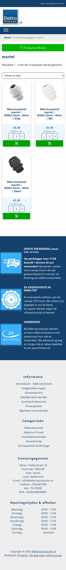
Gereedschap (34, 441)
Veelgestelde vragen (33, 388)
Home (7, 37)
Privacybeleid (34, 406)
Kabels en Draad (34, 432)
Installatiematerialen (33, 437)
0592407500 (39, 484)
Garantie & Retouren (33, 401)
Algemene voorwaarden (33, 410)
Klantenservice (34, 392)
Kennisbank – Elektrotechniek (33, 384)
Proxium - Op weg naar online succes (39, 555)
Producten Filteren (34, 48)
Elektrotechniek (33, 428)
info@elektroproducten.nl (37, 480)
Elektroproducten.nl (44, 551)
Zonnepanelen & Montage (33, 446)
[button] (16, 143)
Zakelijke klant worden (33, 397)
